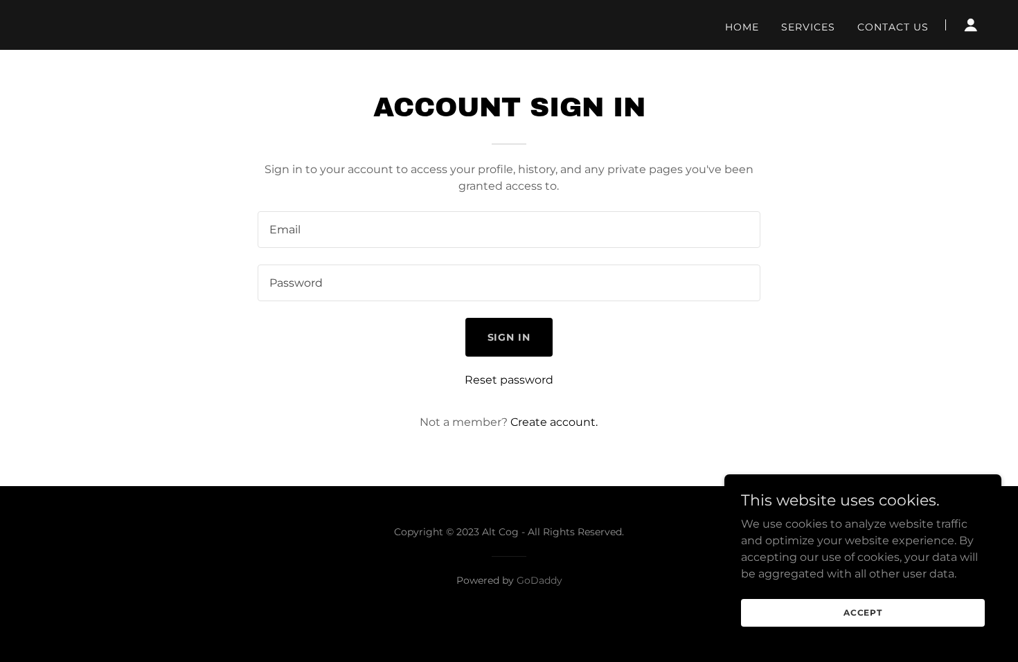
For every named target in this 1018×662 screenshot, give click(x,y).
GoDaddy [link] (539, 580)
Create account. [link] (554, 422)
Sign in (509, 337)
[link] (199, 25)
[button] (971, 25)
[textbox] (509, 229)
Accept (862, 612)
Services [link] (808, 27)
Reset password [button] (509, 379)
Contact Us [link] (893, 27)
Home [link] (742, 27)
